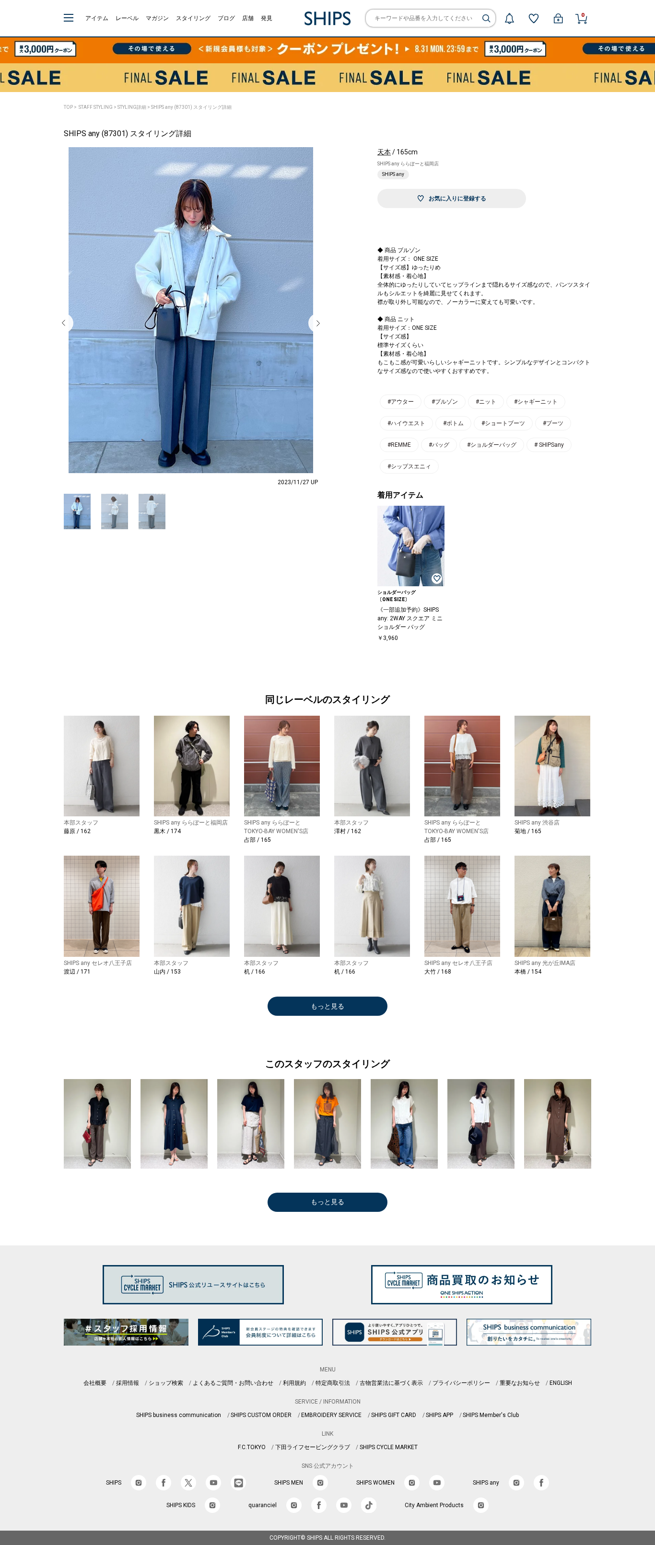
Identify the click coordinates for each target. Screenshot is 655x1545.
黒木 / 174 (167, 831)
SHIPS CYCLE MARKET (389, 1447)
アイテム (96, 18)
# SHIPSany (549, 444)
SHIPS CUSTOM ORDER (261, 1415)
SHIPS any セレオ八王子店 (98, 963)
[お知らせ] (509, 18)
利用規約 (294, 1383)
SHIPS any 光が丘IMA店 (545, 963)
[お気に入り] (533, 18)
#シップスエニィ (409, 466)
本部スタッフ (81, 822)
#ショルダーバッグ (491, 444)
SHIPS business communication (178, 1415)
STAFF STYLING (96, 107)
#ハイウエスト (406, 423)
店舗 (248, 18)
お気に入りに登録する (457, 198)
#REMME (399, 444)
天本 (384, 152)
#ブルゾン (445, 401)
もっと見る (327, 1006)
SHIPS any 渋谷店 (537, 822)
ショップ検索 (166, 1383)
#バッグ (439, 444)
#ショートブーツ (503, 423)
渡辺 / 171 (77, 971)
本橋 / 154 (528, 971)
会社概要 (94, 1383)
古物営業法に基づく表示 (391, 1383)
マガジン (157, 18)
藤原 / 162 (77, 831)
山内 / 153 (167, 971)
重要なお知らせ (520, 1383)
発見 (266, 18)
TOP (68, 107)
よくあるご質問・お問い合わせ (233, 1383)
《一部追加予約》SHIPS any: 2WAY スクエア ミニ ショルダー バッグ (410, 618)
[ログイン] (558, 18)
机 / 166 (254, 971)
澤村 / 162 (347, 831)
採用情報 (127, 1383)
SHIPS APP (439, 1415)
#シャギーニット (536, 401)
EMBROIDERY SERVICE (331, 1415)
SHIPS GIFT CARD (393, 1415)
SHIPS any (393, 174)
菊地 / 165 (528, 831)
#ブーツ (553, 423)
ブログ (226, 18)
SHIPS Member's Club (491, 1415)
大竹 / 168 (437, 971)
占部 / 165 (257, 839)
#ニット (486, 401)
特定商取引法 (333, 1383)
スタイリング (193, 18)
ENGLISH (561, 1383)
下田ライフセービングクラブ (312, 1447)
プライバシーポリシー (461, 1383)
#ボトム (453, 423)
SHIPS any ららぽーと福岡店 (408, 163)
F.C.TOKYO (252, 1447)
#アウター (400, 401)
